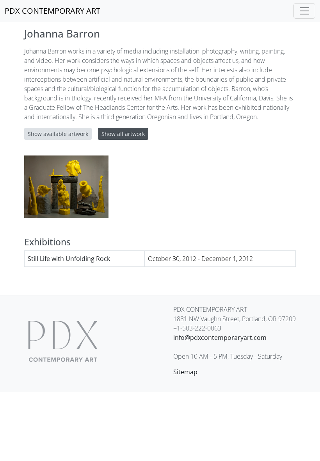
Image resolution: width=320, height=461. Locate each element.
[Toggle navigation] (304, 11)
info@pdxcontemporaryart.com (220, 337)
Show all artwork (123, 134)
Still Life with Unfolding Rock (69, 258)
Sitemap (185, 372)
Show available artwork (58, 134)
